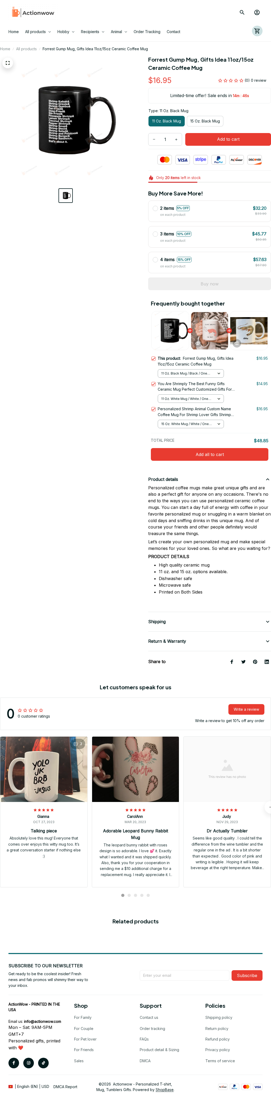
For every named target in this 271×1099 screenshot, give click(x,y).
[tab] (122, 895)
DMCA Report (65, 1086)
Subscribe (247, 975)
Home (5, 49)
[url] (42, 1021)
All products (26, 49)
